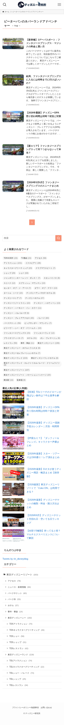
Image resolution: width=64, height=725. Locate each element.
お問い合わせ (46, 707)
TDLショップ (17, 679)
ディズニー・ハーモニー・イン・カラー (22, 308)
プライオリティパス (13, 338)
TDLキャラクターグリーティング (26, 667)
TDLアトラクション (20, 660)
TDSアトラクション (20, 624)
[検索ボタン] (4, 4)
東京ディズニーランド (15, 358)
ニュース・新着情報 (19, 587)
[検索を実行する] (58, 238)
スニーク (9, 283)
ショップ (9, 273)
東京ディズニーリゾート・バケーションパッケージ (27, 375)
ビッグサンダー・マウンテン (38, 323)
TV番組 (26, 258)
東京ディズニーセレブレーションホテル (22, 353)
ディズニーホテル (34, 298)
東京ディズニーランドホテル (44, 358)
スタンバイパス (52, 278)
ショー (23, 273)
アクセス (40, 258)
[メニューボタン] (59, 4)
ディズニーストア (13, 298)
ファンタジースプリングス (17, 333)
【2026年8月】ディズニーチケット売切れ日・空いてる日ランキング (44, 519)
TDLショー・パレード (21, 673)
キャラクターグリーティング (18, 268)
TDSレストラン (18, 648)
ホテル (32, 338)
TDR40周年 (11, 258)
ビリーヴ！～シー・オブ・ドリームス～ (22, 328)
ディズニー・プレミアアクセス (19, 318)
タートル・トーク (13, 293)
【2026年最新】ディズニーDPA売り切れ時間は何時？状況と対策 (43, 411)
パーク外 (14, 599)
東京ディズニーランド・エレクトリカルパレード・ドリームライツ (32, 364)
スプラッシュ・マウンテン (32, 283)
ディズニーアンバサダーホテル (40, 293)
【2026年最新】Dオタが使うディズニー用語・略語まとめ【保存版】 (44, 473)
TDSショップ (17, 642)
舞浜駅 (8, 380)
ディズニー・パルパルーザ (16, 313)
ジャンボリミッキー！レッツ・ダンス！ (22, 278)
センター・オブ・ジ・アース (17, 288)
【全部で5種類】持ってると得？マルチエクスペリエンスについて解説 (43, 534)
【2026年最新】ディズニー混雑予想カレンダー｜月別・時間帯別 (43, 426)
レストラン (10, 343)
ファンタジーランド (44, 333)
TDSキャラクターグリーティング (26, 630)
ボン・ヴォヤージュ (50, 338)
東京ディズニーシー (48, 343)
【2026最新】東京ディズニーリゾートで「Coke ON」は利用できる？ (43, 488)
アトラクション (13, 263)
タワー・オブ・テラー (45, 288)
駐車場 (21, 380)
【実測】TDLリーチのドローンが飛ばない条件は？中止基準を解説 (44, 395)
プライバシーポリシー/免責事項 (25, 707)
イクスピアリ (33, 263)
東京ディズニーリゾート (16, 370)
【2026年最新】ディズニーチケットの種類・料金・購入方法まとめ (43, 503)
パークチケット (12, 323)
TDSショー (16, 636)
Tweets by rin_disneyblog (15, 559)
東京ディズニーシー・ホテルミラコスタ (22, 348)
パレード (43, 318)
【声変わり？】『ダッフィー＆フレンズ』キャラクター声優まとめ (43, 442)
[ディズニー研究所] (32, 4)
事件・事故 (27, 343)
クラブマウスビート (45, 268)
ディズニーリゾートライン (17, 303)
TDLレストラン (18, 685)
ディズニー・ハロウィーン (47, 303)
